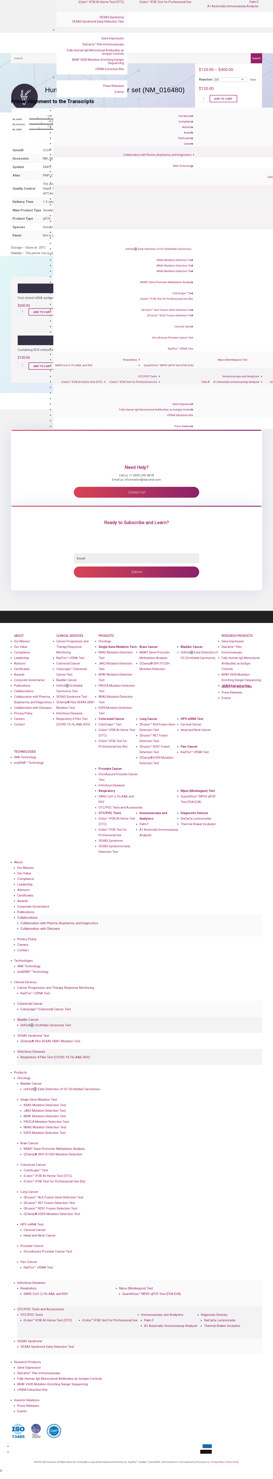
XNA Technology (183, 165)
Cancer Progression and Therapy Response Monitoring (72, 647)
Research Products (237, 635)
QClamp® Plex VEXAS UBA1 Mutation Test (75, 705)
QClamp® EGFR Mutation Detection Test (156, 760)
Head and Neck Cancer (196, 730)
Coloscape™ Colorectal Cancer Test (71, 671)
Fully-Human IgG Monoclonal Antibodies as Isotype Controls (95, 52)
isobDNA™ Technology (29, 762)
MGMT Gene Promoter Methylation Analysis (166, 282)
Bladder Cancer (66, 680)
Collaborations (23, 691)
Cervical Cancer (183, 326)
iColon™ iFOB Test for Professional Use (133, 381)
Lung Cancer (148, 719)
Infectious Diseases (69, 713)
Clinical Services (69, 635)
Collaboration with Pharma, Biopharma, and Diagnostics (157, 154)
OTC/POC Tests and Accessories (121, 807)
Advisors (187, 127)
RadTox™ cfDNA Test (180, 348)
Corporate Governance (29, 680)
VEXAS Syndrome (112, 17)
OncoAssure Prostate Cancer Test (172, 337)
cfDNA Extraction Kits (109, 69)
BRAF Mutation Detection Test (175, 265)
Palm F (206, 381)
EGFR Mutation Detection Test (115, 710)
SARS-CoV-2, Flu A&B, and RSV (74, 365)
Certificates (22, 669)
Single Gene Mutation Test (117, 647)
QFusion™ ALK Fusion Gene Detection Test (167, 309)
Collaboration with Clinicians (33, 707)
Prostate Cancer (110, 768)
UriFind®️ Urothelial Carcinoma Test (69, 688)
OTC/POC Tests (147, 376)
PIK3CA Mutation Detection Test (117, 688)
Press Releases (113, 86)
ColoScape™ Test (182, 293)
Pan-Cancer (189, 746)
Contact (19, 724)
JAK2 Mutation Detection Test (115, 666)
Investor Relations (26, 1400)
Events (119, 92)
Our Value (20, 647)
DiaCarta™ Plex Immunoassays (103, 44)
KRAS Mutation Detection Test (175, 260)
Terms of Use (232, 1462)
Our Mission (186, 116)
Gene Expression (113, 38)
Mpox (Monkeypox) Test (232, 359)
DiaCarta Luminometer (196, 818)
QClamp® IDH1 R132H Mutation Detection (154, 666)
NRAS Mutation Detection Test (175, 271)
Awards (188, 132)
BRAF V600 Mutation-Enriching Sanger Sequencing (98, 61)
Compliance (186, 121)
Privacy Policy (23, 713)
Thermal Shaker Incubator (198, 824)
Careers (188, 143)
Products (106, 635)
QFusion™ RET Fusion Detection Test (153, 738)
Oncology (105, 641)
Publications (185, 138)
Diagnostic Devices (194, 813)
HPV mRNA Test (192, 719)
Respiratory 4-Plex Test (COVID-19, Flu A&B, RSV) (73, 721)
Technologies (25, 751)
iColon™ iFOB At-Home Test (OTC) (82, 381)
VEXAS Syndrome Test (71, 696)
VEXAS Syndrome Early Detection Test (98, 21)
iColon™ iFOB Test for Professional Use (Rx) (166, 298)
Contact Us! (136, 492)
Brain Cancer (148, 647)
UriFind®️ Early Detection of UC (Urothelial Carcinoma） (159, 249)
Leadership (21, 658)
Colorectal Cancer (68, 663)
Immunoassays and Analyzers (240, 376)
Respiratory (130, 359)
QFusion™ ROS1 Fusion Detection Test (170, 315)
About (19, 635)
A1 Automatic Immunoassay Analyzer (233, 6)
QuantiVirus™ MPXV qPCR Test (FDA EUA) (169, 365)
